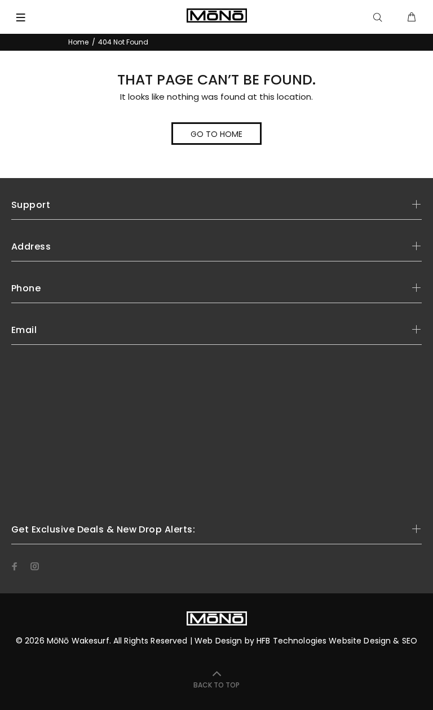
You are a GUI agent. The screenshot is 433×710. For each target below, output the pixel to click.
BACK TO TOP (216, 685)
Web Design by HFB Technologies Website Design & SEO (306, 640)
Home (78, 42)
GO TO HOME (216, 134)
